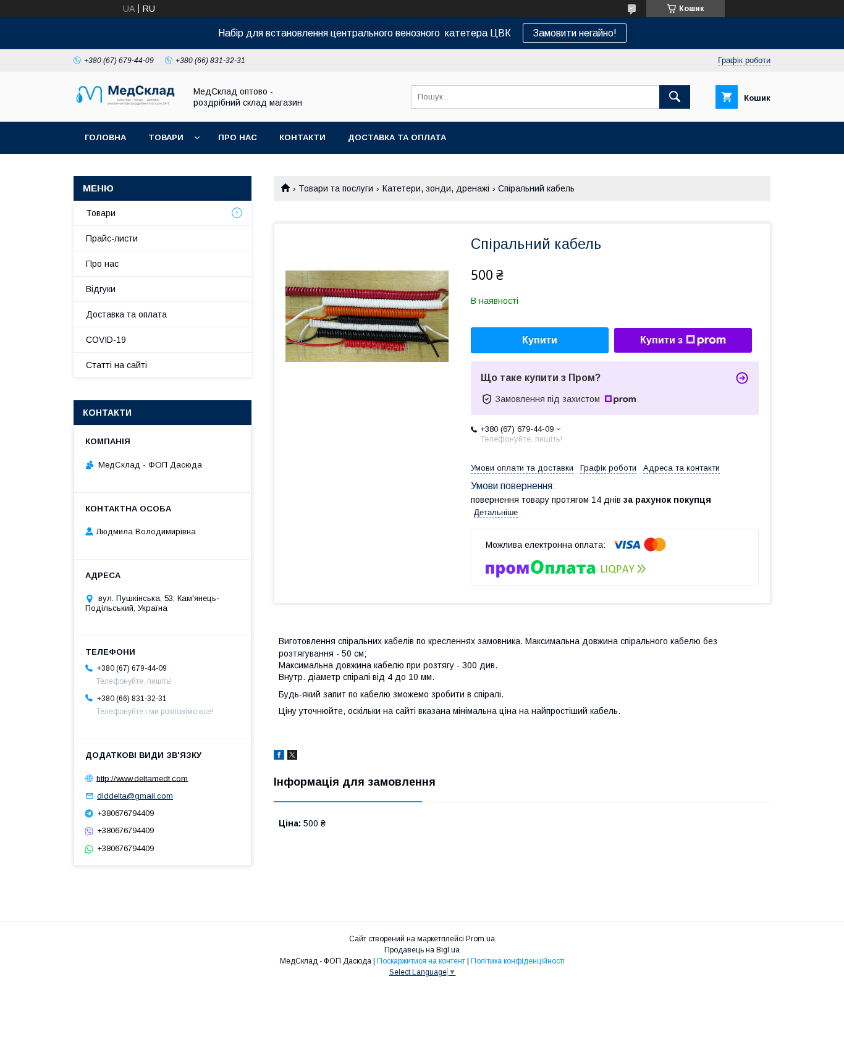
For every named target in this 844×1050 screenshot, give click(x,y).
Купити (539, 340)
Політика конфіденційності (518, 961)
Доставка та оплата (397, 137)
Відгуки (101, 289)
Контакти (302, 137)
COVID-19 (106, 340)
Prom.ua (480, 938)
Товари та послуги (335, 188)
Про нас (237, 137)
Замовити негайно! (575, 33)
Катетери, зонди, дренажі (435, 188)
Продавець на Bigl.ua (422, 950)
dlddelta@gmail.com (135, 795)
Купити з (661, 340)
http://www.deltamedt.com (142, 778)
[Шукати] (674, 97)
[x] (292, 757)
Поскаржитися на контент (421, 961)
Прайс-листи (112, 238)
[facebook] (279, 757)
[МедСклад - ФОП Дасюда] (126, 106)
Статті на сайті (116, 365)
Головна (105, 137)
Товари (166, 137)
